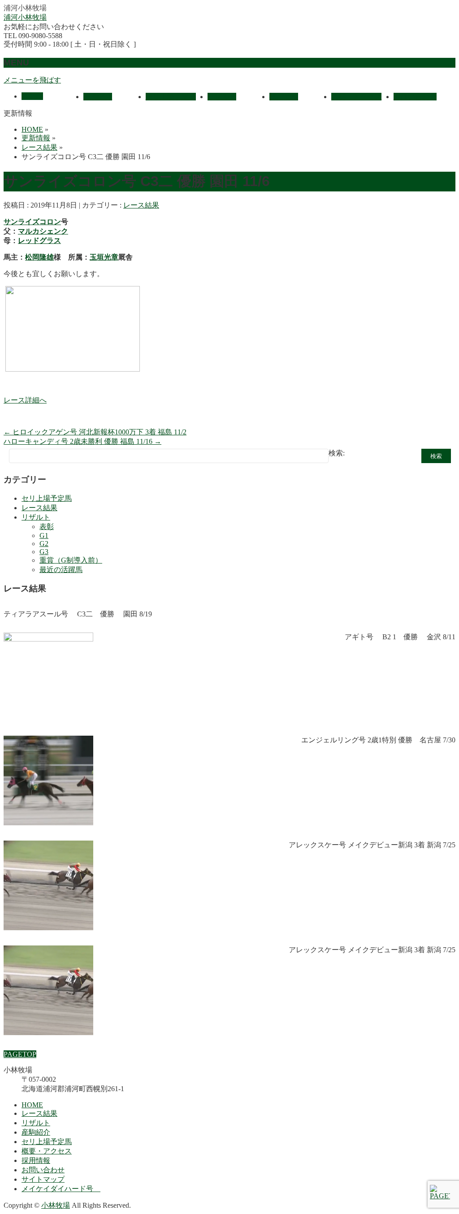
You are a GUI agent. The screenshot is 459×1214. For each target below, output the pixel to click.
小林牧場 (55, 1205)
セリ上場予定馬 (47, 498)
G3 (43, 551)
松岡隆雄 (39, 257)
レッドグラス (39, 240)
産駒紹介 (36, 1132)
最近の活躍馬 (60, 569)
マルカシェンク (43, 231)
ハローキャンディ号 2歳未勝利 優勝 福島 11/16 (82, 441)
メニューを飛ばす (32, 80)
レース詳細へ (25, 400)
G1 (43, 535)
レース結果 (141, 205)
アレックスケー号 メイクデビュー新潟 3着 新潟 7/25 (372, 845)
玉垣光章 (104, 257)
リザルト (36, 517)
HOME (32, 1105)
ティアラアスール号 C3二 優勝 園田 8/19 (78, 614)
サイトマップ (43, 1179)
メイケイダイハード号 (61, 1188)
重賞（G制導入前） (70, 560)
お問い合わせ (43, 1170)
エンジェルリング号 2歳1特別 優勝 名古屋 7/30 (378, 740)
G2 (43, 543)
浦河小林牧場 (25, 17)
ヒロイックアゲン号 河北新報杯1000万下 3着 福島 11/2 (95, 432)
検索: (337, 453)
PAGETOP (20, 1054)
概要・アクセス (47, 1151)
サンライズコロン (32, 221)
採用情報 (36, 1160)
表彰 (46, 526)
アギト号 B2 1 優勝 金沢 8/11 (400, 637)
